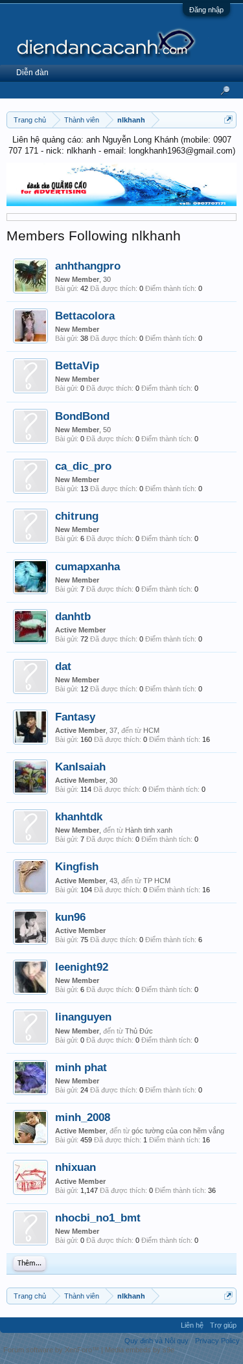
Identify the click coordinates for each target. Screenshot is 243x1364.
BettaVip (77, 365)
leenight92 (81, 966)
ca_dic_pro (83, 465)
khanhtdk (78, 816)
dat (63, 666)
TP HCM (156, 880)
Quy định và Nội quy (156, 1341)
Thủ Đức (139, 1031)
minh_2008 (82, 1117)
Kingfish (76, 866)
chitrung (76, 515)
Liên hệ (192, 1325)
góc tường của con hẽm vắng (178, 1131)
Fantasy (75, 716)
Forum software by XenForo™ (52, 1350)
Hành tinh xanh (148, 830)
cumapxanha (87, 566)
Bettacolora (85, 315)
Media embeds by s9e (139, 1350)
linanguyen (83, 1016)
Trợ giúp (223, 1325)
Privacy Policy (217, 1341)
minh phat (81, 1067)
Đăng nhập (206, 10)
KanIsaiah (80, 766)
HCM (151, 730)
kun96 (70, 916)
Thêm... (29, 1263)
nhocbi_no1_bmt (98, 1217)
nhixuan (75, 1167)
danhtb (73, 616)
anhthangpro (88, 265)
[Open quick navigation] (228, 119)
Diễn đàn (32, 72)
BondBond (82, 416)
